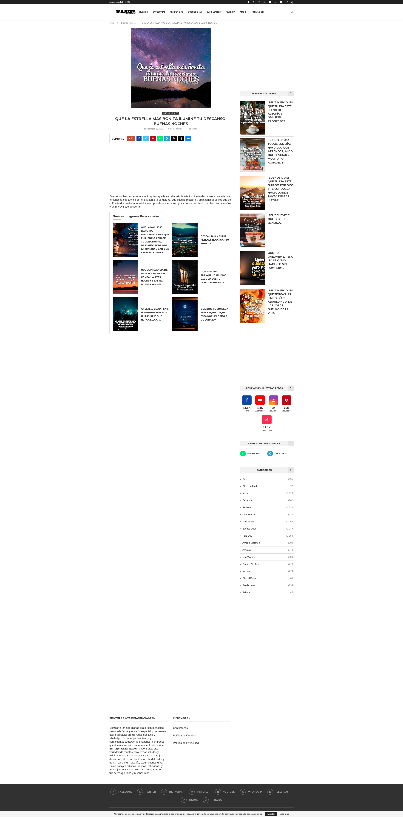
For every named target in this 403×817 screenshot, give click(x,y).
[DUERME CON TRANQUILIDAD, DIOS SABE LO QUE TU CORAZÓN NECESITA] (185, 277)
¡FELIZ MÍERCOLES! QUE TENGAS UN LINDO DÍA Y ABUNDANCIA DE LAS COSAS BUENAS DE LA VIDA (281, 302)
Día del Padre (268, 578)
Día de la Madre (268, 486)
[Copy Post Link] (174, 138)
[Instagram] (259, 2)
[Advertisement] (170, 171)
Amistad (268, 550)
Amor (243, 12)
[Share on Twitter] (146, 138)
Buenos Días (195, 12)
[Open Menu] (110, 12)
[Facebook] (248, 2)
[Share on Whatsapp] (160, 138)
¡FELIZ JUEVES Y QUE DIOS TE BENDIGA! (279, 219)
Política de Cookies (184, 735)
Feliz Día (230, 12)
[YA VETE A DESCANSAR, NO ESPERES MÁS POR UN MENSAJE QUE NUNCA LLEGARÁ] (125, 314)
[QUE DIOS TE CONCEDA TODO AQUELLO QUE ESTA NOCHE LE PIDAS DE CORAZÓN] (185, 314)
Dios (268, 479)
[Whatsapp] (275, 2)
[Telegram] (281, 2)
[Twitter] (253, 2)
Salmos (268, 592)
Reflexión (268, 507)
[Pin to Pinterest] (153, 138)
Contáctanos (180, 728)
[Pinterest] (264, 2)
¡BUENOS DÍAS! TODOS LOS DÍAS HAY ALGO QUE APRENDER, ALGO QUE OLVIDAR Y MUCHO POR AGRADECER (280, 151)
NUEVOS (143, 12)
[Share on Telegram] (167, 138)
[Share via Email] (188, 138)
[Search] (292, 12)
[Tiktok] (286, 2)
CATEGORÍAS (159, 12)
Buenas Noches (128, 23)
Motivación (257, 12)
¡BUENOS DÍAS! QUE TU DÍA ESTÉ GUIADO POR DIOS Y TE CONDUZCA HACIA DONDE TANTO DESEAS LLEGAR (281, 189)
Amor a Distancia (268, 542)
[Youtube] (270, 2)
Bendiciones (268, 585)
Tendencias (176, 12)
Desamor (268, 500)
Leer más (284, 814)
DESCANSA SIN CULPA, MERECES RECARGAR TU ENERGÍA (215, 240)
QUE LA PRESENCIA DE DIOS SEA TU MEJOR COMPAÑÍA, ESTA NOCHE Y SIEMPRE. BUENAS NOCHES (154, 277)
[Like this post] (132, 138)
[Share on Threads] (181, 138)
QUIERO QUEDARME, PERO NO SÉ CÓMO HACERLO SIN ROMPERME (280, 260)
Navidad (268, 571)
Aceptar (271, 814)
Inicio (111, 23)
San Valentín (268, 557)
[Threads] (292, 2)
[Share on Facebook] (139, 138)
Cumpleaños (214, 12)
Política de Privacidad (186, 742)
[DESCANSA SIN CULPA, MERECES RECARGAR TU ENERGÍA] (185, 240)
